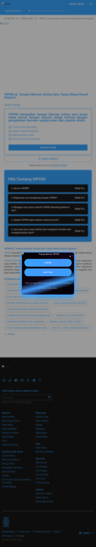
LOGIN (48, 263)
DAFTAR (48, 272)
